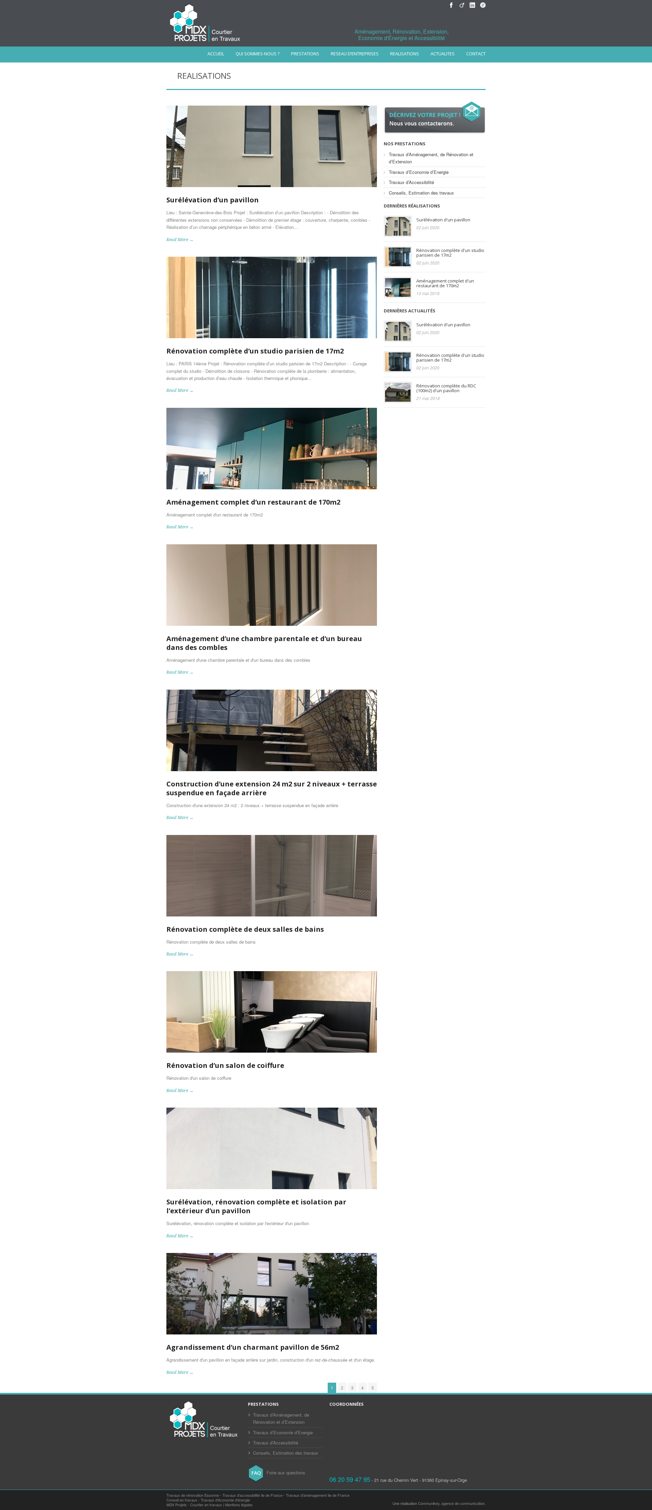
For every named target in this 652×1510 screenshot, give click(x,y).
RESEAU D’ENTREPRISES (355, 54)
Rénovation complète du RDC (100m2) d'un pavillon (446, 388)
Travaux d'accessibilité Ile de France (252, 1495)
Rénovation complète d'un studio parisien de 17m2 (450, 252)
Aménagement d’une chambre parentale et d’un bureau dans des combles (264, 643)
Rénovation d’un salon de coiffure (225, 1065)
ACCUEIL (215, 54)
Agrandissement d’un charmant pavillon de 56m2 (252, 1347)
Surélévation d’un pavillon (212, 199)
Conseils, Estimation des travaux (421, 192)
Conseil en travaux (181, 1500)
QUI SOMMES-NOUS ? (257, 54)
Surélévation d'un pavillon (443, 220)
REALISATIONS (404, 54)
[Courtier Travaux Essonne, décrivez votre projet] (435, 132)
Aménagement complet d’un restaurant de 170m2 (253, 502)
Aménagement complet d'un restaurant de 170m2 (445, 283)
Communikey (428, 1503)
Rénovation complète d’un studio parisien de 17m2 (255, 351)
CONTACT (476, 54)
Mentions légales (239, 1504)
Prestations (263, 1404)
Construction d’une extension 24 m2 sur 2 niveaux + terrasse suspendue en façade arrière (271, 788)
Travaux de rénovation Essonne (192, 1495)
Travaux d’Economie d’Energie (419, 172)
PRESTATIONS (305, 54)
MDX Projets (176, 1504)
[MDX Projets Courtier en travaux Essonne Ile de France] (203, 1438)
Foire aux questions (285, 1472)
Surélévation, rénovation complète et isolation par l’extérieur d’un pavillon (256, 1206)
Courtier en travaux (206, 1504)
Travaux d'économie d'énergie (225, 1500)
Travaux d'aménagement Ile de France (317, 1495)
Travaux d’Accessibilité (411, 182)
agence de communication (463, 1503)
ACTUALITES (443, 54)
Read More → (180, 239)
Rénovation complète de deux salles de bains (245, 929)
